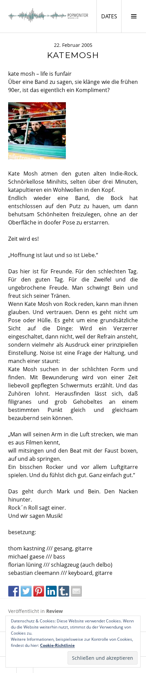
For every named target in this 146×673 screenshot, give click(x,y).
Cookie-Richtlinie (57, 645)
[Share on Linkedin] (51, 591)
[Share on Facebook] (13, 591)
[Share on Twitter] (26, 591)
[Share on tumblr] (63, 591)
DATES (111, 16)
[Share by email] (76, 591)
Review (54, 611)
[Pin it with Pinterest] (38, 591)
